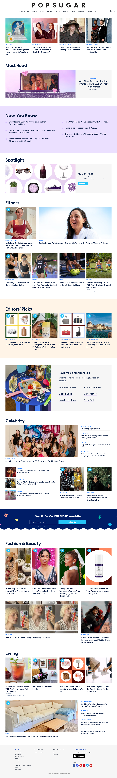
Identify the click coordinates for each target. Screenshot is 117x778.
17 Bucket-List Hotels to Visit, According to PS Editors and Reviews (98, 344)
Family (73, 11)
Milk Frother (90, 393)
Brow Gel (89, 400)
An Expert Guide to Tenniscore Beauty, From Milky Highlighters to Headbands (70, 592)
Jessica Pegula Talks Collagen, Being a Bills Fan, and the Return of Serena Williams (73, 243)
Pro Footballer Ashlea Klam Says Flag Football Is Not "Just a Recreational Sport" (44, 285)
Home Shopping (86, 720)
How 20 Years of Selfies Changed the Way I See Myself (28, 638)
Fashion (34, 11)
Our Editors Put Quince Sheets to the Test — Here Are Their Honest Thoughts (95, 705)
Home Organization (92, 684)
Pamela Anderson (65, 44)
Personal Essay (86, 426)
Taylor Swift (9, 280)
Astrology (8, 44)
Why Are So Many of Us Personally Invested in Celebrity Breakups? (42, 49)
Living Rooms (9, 733)
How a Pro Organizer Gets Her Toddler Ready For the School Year (97, 689)
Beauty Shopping (91, 586)
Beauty (42, 11)
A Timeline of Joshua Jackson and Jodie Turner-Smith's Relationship (98, 49)
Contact (17, 763)
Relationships (36, 44)
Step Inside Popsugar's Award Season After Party (95, 446)
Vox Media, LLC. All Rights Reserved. (61, 773)
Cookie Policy (18, 769)
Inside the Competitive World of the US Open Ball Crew (72, 284)
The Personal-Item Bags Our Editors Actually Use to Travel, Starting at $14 (72, 344)
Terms (51, 526)
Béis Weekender (67, 387)
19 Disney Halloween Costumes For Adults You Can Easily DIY (97, 497)
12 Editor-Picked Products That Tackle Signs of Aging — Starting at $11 (98, 591)
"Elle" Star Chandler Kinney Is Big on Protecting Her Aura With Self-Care (44, 591)
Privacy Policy (58, 526)
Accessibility (18, 754)
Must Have (81, 11)
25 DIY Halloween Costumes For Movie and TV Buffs (71, 496)
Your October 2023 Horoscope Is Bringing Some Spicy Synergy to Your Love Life (17, 51)
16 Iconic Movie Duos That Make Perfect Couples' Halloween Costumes (33, 494)
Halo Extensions (67, 400)
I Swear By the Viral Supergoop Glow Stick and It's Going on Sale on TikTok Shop (43, 346)
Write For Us (18, 752)
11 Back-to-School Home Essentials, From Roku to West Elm (72, 689)
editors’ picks (18, 309)
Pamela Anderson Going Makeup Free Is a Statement (71, 48)
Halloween (20, 468)
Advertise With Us (19, 756)
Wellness (50, 11)
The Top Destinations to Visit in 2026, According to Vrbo (93, 732)
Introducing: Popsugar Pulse (90, 429)
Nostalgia (35, 684)
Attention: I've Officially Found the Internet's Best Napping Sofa (31, 736)
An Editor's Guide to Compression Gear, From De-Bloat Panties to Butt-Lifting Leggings (19, 245)
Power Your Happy (38, 752)
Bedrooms (84, 711)
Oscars (83, 442)
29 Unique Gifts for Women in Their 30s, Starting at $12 (17, 343)
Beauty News (36, 339)
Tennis (41, 240)
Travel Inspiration (65, 339)
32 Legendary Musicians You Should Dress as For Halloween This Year (33, 471)
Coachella (84, 433)
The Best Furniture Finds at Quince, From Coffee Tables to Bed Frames (94, 723)
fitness (12, 202)
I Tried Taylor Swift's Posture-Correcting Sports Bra (17, 284)
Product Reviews (11, 240)
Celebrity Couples (92, 44)
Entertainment (24, 11)
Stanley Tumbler (92, 387)
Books (58, 11)
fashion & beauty (23, 543)
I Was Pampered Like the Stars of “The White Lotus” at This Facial (17, 591)
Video (97, 11)
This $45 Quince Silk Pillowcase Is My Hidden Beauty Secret (93, 714)
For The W (35, 280)
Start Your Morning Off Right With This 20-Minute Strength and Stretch (98, 285)
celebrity (15, 421)
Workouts (89, 280)
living (11, 653)
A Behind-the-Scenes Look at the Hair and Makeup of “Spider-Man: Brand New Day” (95, 640)
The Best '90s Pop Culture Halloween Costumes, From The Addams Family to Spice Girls (36, 483)
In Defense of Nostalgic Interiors (42, 688)
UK (54, 752)
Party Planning (10, 458)
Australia (55, 754)
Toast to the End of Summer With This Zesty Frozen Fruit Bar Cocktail (17, 689)
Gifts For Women (10, 339)
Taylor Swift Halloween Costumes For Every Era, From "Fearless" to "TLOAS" (93, 455)
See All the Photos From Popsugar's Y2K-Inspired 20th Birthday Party (34, 461)
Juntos (89, 11)
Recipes (7, 684)
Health (65, 11)
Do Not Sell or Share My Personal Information (23, 766)
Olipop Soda (65, 393)
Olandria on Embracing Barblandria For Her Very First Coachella (94, 437)
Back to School (65, 684)
